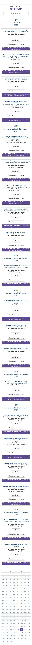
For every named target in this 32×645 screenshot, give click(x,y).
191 (25, 638)
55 (25, 588)
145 (3, 623)
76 (14, 597)
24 (28, 577)
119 (25, 612)
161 (3, 629)
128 (29, 615)
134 (22, 618)
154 (7, 626)
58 (6, 591)
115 (11, 612)
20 (14, 577)
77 (17, 597)
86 (21, 600)
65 (3, 594)
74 (6, 597)
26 (6, 580)
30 (21, 580)
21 (17, 577)
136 (29, 618)
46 (21, 585)
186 (7, 638)
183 (25, 635)
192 (29, 638)
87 (25, 600)
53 (17, 588)
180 (14, 635)
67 (10, 594)
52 (14, 588)
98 (6, 606)
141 (18, 621)
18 (6, 577)
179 (11, 635)
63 (25, 591)
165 (18, 629)
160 (29, 626)
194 (7, 641)
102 (22, 606)
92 (14, 603)
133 (18, 618)
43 (10, 585)
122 (7, 615)
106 (7, 609)
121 (3, 615)
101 (18, 606)
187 (11, 638)
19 (10, 577)
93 (17, 603)
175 (25, 632)
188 (14, 638)
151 (25, 623)
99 (10, 606)
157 (18, 626)
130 (7, 618)
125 (18, 615)
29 (17, 580)
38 (21, 582)
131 (11, 618)
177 (3, 635)
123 (11, 615)
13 (17, 574)
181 (18, 635)
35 (10, 582)
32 (28, 580)
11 (10, 574)
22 (21, 577)
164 (14, 629)
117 (18, 612)
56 (28, 588)
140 (14, 621)
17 (3, 577)
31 (25, 580)
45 (17, 585)
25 (3, 580)
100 (14, 606)
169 (3, 632)
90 (6, 603)
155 (11, 626)
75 (10, 597)
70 (21, 594)
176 (29, 632)
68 (14, 594)
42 (6, 585)
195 (11, 641)
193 (3, 641)
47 (25, 585)
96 (28, 603)
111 (25, 609)
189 (18, 638)
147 (11, 623)
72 (28, 594)
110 (22, 609)
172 (14, 632)
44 (14, 585)
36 (14, 582)
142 (22, 621)
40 (28, 582)
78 (21, 597)
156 (14, 626)
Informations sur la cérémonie (16, 44)
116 (14, 612)
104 (29, 606)
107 (11, 609)
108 (14, 609)
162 (7, 629)
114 (7, 612)
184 (29, 635)
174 (22, 632)
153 (3, 626)
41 (3, 585)
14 (21, 574)
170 (7, 632)
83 (10, 600)
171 (11, 632)
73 (3, 597)
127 (25, 615)
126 (22, 615)
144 (29, 621)
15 (25, 574)
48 (28, 585)
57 (3, 591)
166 (22, 629)
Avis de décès (16, 40)
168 (29, 629)
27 (10, 580)
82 (6, 600)
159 (25, 626)
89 (3, 603)
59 (10, 591)
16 (28, 574)
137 (3, 621)
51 (10, 588)
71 (25, 594)
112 (29, 609)
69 (17, 594)
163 (11, 629)
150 (22, 623)
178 (7, 635)
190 (22, 638)
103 (25, 606)
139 (11, 621)
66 (6, 594)
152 (29, 623)
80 (28, 597)
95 (25, 603)
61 (17, 591)
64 (28, 591)
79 (25, 597)
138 (7, 621)
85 (17, 600)
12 (14, 574)
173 (18, 632)
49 (3, 588)
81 (3, 600)
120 (29, 612)
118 (22, 612)
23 (25, 577)
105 (3, 609)
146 (7, 623)
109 (18, 609)
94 (21, 603)
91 (10, 603)
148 (14, 623)
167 (25, 629)
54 (21, 588)
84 (14, 600)
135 (25, 618)
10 (6, 574)
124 (14, 615)
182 (22, 635)
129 (3, 618)
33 (3, 582)
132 (14, 618)
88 (28, 600)
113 (3, 612)
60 (14, 591)
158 (22, 626)
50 (6, 588)
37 (17, 582)
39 (25, 582)
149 (18, 623)
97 (3, 606)
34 (6, 582)
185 (3, 638)
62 (21, 591)
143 (25, 621)
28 (14, 580)
